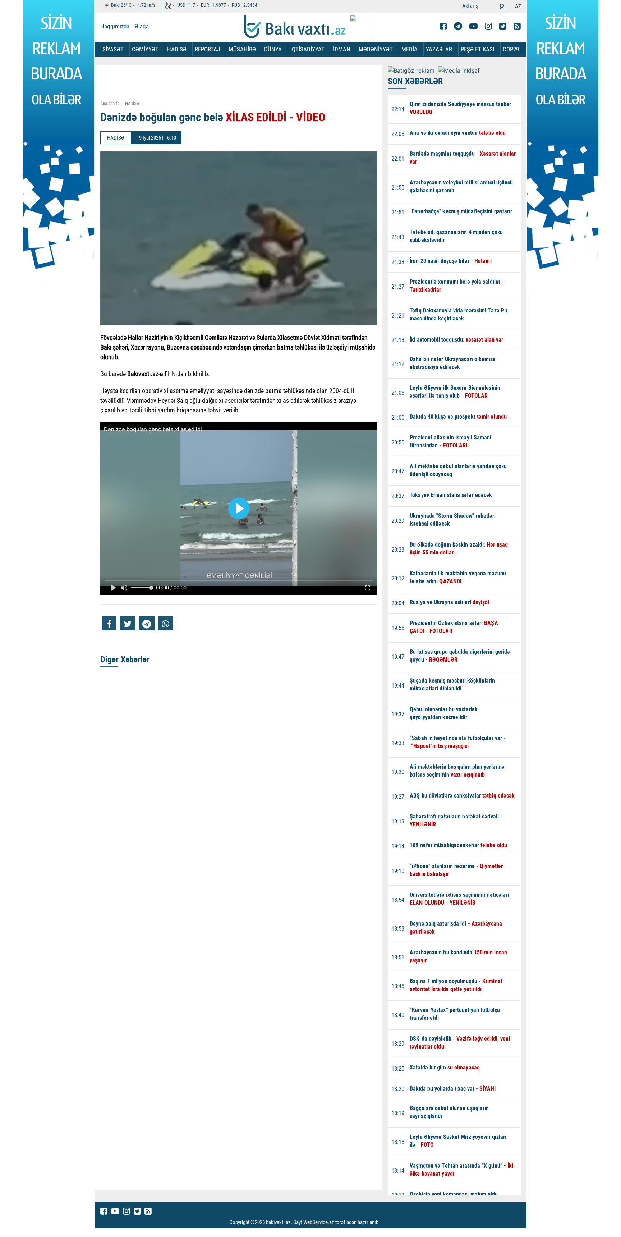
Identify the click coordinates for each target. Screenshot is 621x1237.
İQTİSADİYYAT (307, 49)
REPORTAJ (207, 49)
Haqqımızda (114, 26)
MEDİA (409, 49)
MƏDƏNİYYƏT (376, 49)
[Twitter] (502, 26)
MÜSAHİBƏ (242, 49)
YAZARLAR (439, 49)
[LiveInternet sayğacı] (386, 1222)
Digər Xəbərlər (125, 659)
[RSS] (517, 26)
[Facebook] (443, 26)
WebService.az (318, 1222)
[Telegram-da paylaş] (146, 623)
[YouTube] (473, 26)
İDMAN (341, 49)
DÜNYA (273, 49)
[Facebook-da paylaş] (109, 623)
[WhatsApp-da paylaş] (165, 623)
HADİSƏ (177, 49)
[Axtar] (502, 6)
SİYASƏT (113, 49)
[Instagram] (488, 26)
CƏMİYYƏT (145, 49)
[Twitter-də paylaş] (127, 623)
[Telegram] (458, 26)
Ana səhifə (109, 103)
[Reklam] (244, 83)
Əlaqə (142, 26)
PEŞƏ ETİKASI (477, 49)
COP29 (511, 49)
